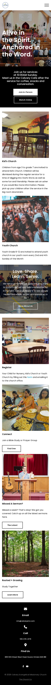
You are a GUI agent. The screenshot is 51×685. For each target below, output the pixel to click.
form (29, 377)
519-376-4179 (25, 639)
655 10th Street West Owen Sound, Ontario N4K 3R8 (25, 657)
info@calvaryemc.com (25, 621)
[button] (46, 5)
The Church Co (25, 679)
